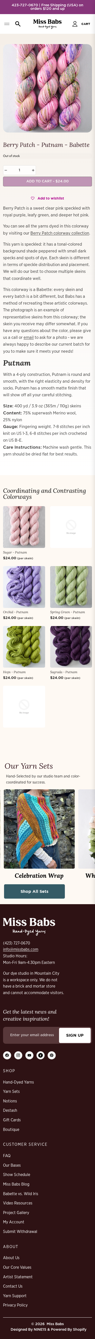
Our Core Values (17, 1267)
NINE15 (40, 1329)
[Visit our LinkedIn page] (40, 1055)
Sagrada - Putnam (63, 672)
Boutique (11, 1130)
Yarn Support (15, 1296)
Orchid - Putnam (15, 612)
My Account (13, 1222)
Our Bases (12, 1165)
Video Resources (17, 1203)
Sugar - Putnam (15, 552)
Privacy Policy (15, 1305)
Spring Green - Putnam (67, 612)
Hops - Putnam (14, 672)
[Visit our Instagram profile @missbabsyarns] (18, 1055)
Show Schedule (16, 1175)
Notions (10, 1101)
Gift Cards (12, 1120)
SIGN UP (75, 1035)
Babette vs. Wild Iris (20, 1194)
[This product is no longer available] (71, 527)
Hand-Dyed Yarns (18, 1082)
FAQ (6, 1156)
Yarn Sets (11, 1092)
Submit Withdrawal (20, 1232)
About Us (11, 1258)
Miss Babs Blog (16, 1184)
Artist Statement (18, 1277)
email (29, 337)
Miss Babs (55, 1324)
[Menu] (6, 24)
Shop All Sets (34, 891)
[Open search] (16, 23)
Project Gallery (16, 1213)
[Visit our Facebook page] (7, 1055)
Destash (10, 1110)
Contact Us (13, 1286)
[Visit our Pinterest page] (52, 1055)
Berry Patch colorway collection (59, 233)
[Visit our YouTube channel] (29, 1055)
